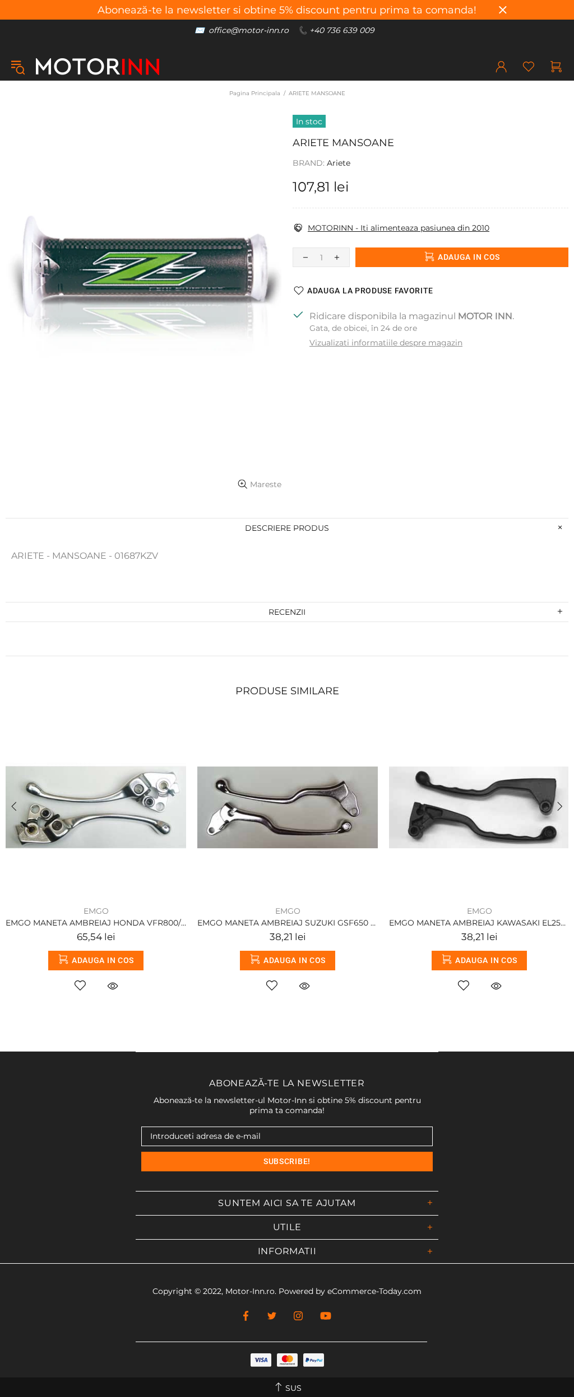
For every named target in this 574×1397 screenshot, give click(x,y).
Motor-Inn (97, 66)
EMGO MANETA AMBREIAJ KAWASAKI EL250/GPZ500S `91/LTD (479, 923)
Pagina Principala (254, 93)
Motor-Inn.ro (250, 1291)
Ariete (338, 163)
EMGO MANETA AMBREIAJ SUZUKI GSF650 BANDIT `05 (287, 923)
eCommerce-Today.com (374, 1291)
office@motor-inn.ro (249, 30)
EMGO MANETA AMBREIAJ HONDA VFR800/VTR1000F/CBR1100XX (96, 923)
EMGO (96, 911)
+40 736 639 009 (341, 30)
